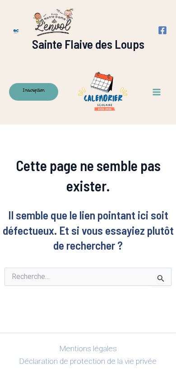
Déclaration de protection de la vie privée (88, 361)
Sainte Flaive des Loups (88, 44)
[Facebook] (162, 30)
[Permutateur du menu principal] (157, 92)
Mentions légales (88, 348)
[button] (33, 92)
